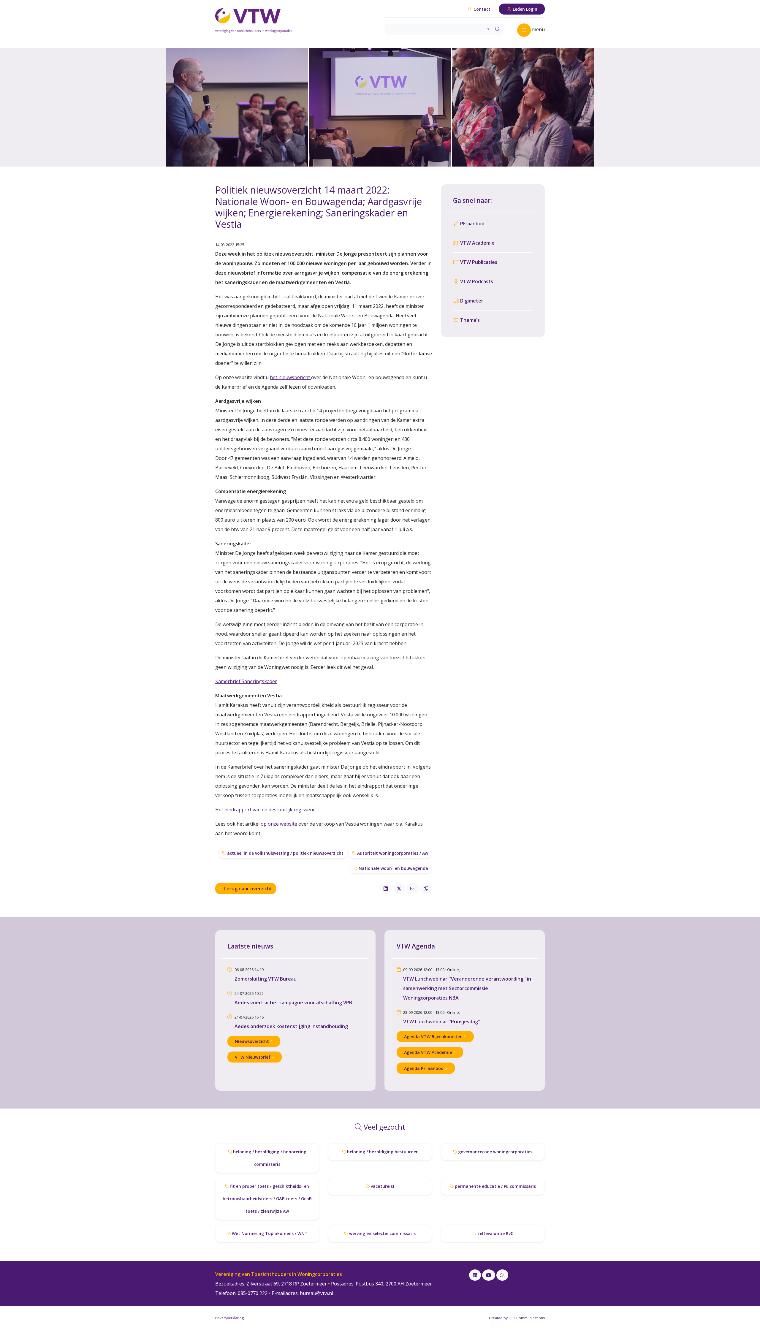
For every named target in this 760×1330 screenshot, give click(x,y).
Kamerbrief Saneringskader (246, 681)
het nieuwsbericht (290, 377)
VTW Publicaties (478, 262)
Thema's (469, 320)
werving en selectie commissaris (382, 1233)
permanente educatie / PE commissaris (495, 1186)
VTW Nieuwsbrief (253, 1057)
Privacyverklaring (229, 1317)
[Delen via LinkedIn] (386, 888)
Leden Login (524, 9)
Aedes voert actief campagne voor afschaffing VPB (293, 1002)
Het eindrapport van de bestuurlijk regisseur (265, 809)
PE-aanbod (471, 223)
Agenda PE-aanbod (424, 1068)
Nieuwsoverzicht (252, 1041)
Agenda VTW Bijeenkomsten (434, 1036)
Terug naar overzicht (247, 888)
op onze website (279, 824)
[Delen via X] (399, 888)
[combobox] (438, 29)
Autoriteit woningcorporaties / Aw (392, 853)
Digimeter (471, 300)
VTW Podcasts (476, 281)
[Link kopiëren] (426, 888)
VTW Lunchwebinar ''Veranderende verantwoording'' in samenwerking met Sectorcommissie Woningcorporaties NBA (467, 988)
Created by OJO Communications (517, 1317)
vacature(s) (382, 1186)
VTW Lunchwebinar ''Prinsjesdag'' (441, 1021)
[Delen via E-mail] (412, 888)
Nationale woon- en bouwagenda (392, 868)
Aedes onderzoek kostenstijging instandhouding (291, 1026)
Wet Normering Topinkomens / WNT (269, 1233)
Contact (481, 9)
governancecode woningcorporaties (494, 1152)
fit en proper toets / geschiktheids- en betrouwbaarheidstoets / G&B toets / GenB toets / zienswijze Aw (267, 1198)
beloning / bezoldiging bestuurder (382, 1152)
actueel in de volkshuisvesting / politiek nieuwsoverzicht (284, 853)
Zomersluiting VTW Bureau (266, 979)
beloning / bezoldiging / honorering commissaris (269, 1158)
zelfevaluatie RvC (494, 1233)
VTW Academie (477, 243)
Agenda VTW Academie (428, 1052)
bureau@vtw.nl (316, 1293)
